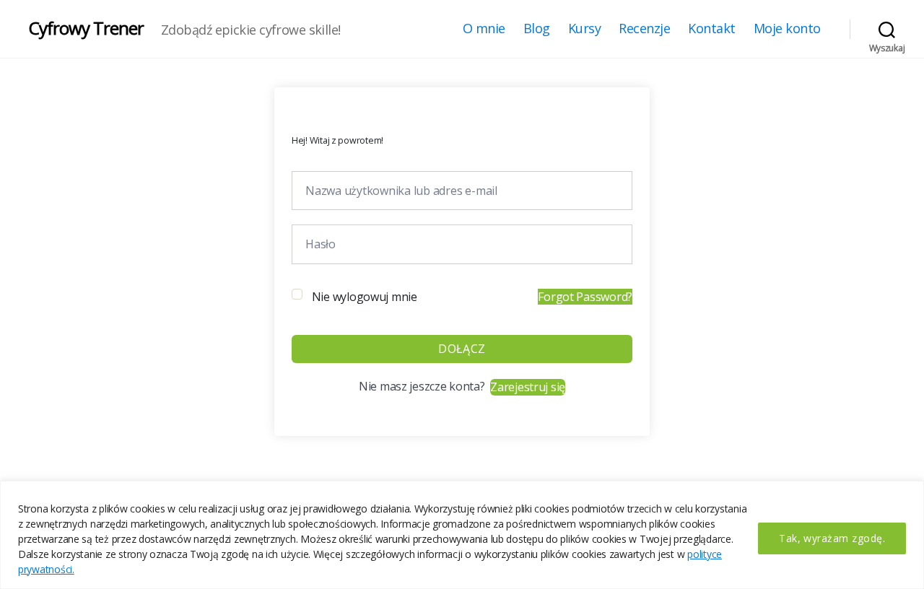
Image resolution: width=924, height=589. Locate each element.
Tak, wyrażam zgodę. (832, 538)
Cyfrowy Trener (86, 28)
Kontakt (712, 29)
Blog (536, 29)
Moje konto (787, 29)
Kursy (584, 29)
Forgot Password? (585, 297)
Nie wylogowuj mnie (364, 297)
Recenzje (644, 29)
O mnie (484, 29)
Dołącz (461, 349)
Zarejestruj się (527, 387)
